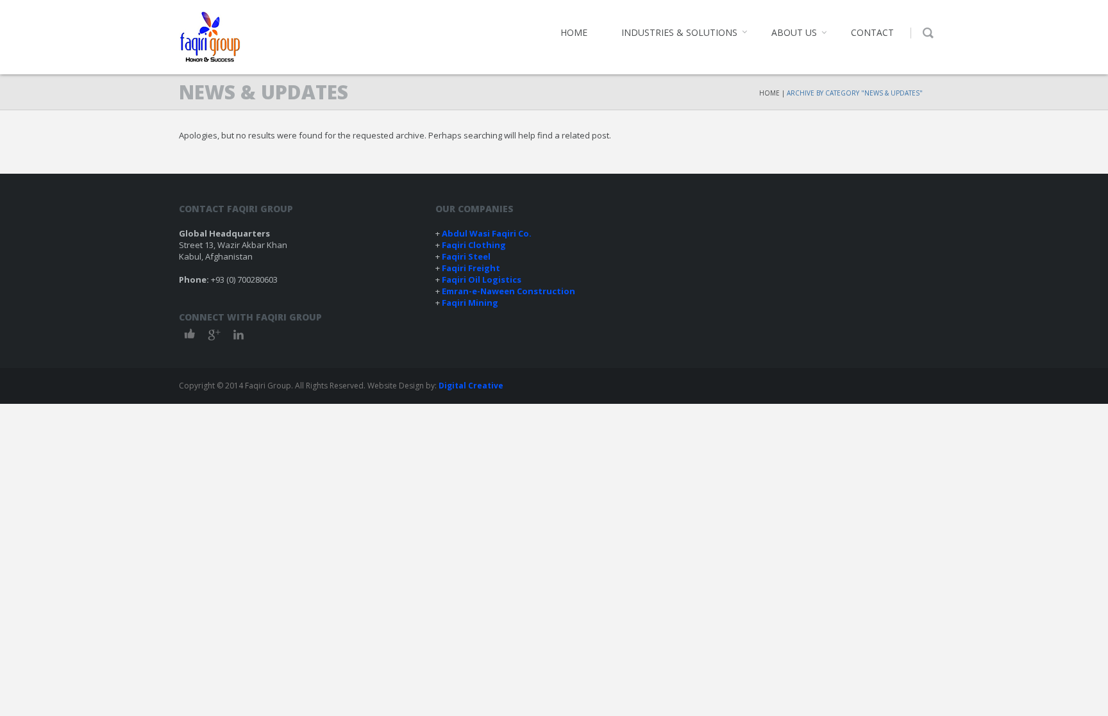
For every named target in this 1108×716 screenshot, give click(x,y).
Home (573, 32)
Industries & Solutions (679, 32)
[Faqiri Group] (209, 37)
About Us (794, 32)
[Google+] (214, 334)
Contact (872, 32)
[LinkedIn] (239, 334)
